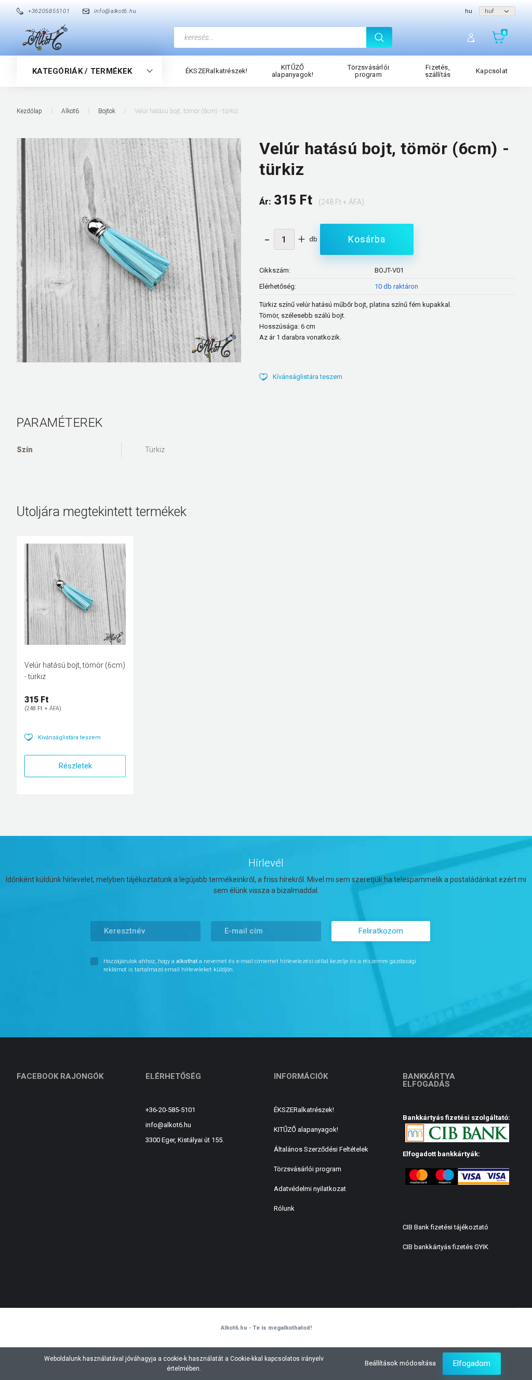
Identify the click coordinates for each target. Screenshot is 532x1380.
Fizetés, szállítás (438, 70)
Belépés (472, 37)
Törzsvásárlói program (368, 70)
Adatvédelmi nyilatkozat (310, 1189)
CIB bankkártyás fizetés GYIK (445, 1246)
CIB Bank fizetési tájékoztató (445, 1227)
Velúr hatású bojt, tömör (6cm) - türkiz (74, 671)
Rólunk (284, 1208)
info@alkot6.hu (168, 1125)
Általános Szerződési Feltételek (321, 1149)
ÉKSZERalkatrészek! (216, 71)
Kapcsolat (492, 71)
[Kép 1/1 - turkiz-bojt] (129, 249)
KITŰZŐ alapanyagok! (292, 70)
